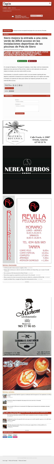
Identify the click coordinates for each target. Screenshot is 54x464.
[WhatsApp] (13, 85)
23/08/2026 (10, 407)
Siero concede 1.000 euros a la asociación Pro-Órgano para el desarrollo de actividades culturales (28, 406)
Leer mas (27, 281)
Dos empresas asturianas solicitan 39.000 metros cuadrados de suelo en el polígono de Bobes (27, 415)
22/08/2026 (10, 416)
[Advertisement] (28, 24)
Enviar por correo (9, 88)
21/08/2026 (10, 421)
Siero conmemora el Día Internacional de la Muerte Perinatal (18, 273)
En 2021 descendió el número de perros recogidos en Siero (18, 267)
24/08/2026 (10, 397)
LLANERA (5, 8)
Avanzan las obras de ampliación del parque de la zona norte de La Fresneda (30, 30)
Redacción (11, 91)
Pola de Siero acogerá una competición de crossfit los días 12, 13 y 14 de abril (22, 275)
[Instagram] (19, 85)
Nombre (17, 100)
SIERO (9, 8)
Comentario (17, 104)
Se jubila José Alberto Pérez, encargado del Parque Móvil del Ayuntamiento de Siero (23, 279)
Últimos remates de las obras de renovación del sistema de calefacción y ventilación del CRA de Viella (27, 277)
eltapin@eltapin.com (7, 11)
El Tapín (47, 95)
